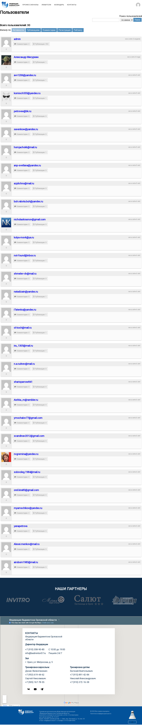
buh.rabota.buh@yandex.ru (28, 201)
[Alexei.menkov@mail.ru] (6, 547)
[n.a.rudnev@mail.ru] (6, 367)
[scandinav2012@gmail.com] (6, 439)
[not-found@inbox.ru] (6, 258)
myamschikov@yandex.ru (28, 508)
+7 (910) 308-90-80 (34, 649)
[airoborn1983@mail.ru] (6, 565)
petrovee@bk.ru (22, 111)
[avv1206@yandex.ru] (6, 78)
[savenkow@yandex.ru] (6, 132)
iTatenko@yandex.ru (25, 309)
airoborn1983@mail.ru (26, 562)
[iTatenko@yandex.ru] (6, 313)
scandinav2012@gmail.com (29, 435)
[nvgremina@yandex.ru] (6, 457)
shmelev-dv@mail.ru (25, 273)
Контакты (71, 5)
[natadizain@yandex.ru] (6, 295)
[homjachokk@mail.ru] (6, 150)
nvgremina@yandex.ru (26, 454)
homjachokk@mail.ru (25, 147)
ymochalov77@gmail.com (28, 417)
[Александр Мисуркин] (6, 60)
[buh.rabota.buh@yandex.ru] (6, 204)
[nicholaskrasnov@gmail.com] (6, 222)
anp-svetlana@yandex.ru (27, 165)
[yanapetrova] (6, 529)
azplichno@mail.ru (24, 183)
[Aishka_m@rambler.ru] (6, 403)
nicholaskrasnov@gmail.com (30, 219)
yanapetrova (20, 526)
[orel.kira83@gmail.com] (6, 493)
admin (17, 39)
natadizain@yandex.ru (26, 291)
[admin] (6, 42)
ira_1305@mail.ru (23, 345)
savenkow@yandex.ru (26, 129)
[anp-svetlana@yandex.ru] (6, 168)
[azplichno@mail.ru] (6, 186)
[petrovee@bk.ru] (6, 114)
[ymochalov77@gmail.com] (6, 421)
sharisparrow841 (23, 381)
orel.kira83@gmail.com (26, 490)
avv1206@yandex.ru (25, 75)
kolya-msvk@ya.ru (24, 237)
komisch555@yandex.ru (27, 93)
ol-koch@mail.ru (23, 327)
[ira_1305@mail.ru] (6, 349)
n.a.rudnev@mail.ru (24, 363)
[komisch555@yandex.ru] (6, 96)
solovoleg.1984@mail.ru (27, 472)
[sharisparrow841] (6, 385)
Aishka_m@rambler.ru (26, 399)
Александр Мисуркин (26, 57)
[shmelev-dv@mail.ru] (6, 277)
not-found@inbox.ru (25, 255)
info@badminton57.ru (35, 653)
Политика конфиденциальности (100, 713)
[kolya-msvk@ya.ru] (6, 240)
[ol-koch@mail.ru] (6, 331)
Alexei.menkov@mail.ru (27, 544)
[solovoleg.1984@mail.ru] (6, 475)
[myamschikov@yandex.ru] (6, 511)
